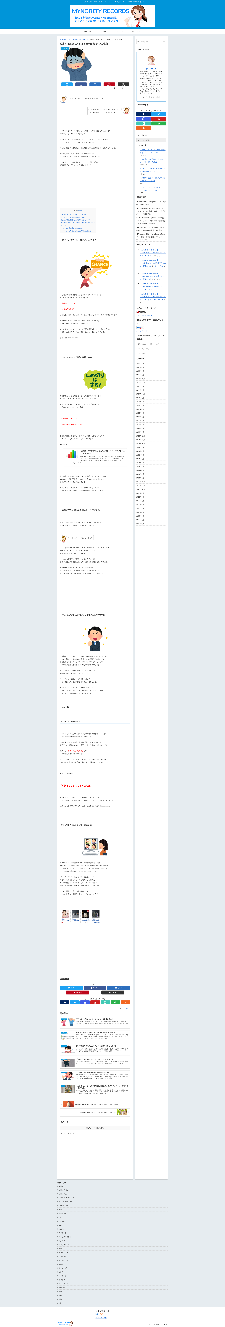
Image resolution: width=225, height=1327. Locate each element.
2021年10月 (140, 443)
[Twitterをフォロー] (74, 1002)
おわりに (64, 225)
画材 (60, 1295)
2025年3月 (140, 386)
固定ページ (141, 353)
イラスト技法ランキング (144, 315)
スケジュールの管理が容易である (73, 217)
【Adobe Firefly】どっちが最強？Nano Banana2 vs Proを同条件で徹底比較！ (150, 228)
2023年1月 (140, 409)
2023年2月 (140, 405)
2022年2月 (140, 428)
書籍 (60, 1291)
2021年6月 (140, 459)
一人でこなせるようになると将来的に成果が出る (78, 222)
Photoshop (62, 1213)
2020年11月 (140, 485)
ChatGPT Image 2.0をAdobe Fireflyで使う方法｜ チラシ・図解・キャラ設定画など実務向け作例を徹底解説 (150, 221)
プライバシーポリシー (145, 348)
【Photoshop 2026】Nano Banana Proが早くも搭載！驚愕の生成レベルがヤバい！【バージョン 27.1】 (150, 237)
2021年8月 (140, 451)
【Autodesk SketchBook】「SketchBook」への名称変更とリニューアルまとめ (153, 253)
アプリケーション (65, 1244)
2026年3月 (140, 375)
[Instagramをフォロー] (85, 1002)
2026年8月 (140, 363)
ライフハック (65, 978)
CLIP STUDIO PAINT (66, 1201)
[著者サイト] (64, 1002)
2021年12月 (140, 436)
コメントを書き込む (95, 1128)
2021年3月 (140, 470)
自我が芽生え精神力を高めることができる (76, 220)
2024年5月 (140, 398)
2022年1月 (140, 432)
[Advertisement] (95, 187)
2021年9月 (140, 447)
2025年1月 (140, 390)
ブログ (61, 1264)
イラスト (62, 1248)
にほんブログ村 (141, 331)
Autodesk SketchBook (66, 1198)
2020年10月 (140, 489)
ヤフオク (62, 1279)
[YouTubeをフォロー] (95, 1002)
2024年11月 (140, 394)
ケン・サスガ (151, 68)
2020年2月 (140, 520)
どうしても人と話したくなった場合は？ (78, 231)
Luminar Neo (63, 1205)
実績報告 (62, 1287)
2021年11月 (140, 439)
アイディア (63, 1233)
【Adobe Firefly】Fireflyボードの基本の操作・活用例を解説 (151, 202)
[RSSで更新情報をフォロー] (125, 1002)
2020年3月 (140, 516)
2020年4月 (140, 512)
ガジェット (63, 1256)
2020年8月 (140, 497)
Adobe (61, 1186)
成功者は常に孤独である (72, 228)
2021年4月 (140, 466)
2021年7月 (140, 455)
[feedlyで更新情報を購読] (115, 1002)
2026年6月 (140, 367)
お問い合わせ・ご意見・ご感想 (148, 344)
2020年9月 (140, 493)
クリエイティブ (64, 1260)
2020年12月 (140, 481)
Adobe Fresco (63, 1194)
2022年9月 (140, 413)
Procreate (62, 1221)
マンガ (61, 1272)
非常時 (80, 210)
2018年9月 (140, 523)
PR (60, 1217)
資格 (60, 1299)
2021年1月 (140, 478)
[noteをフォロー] (105, 1002)
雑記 (60, 1303)
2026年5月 (140, 371)
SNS (60, 1225)
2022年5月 (140, 420)
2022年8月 (140, 417)
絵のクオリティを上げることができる (74, 214)
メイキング (63, 1276)
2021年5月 (140, 462)
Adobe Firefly (63, 1190)
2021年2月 (140, 474)
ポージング (63, 1268)
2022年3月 (140, 424)
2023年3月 (140, 401)
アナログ (62, 1241)
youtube (61, 1229)
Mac (60, 1209)
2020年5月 (140, 508)
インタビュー (63, 1252)
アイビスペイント (65, 1237)
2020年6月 (140, 504)
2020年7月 (140, 500)
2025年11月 (140, 382)
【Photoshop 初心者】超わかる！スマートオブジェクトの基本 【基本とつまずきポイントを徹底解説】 (150, 211)
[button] (164, 41)
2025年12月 (140, 378)
